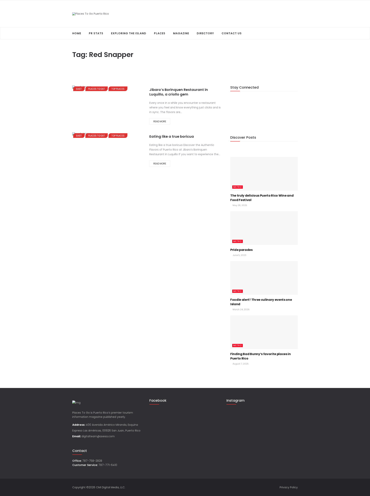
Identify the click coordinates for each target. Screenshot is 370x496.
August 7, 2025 (240, 363)
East (79, 88)
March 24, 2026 (241, 309)
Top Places (117, 88)
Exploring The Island (128, 33)
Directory (205, 33)
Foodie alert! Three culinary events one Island (261, 301)
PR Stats (96, 33)
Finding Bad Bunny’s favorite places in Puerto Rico (260, 356)
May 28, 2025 (239, 205)
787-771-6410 (107, 465)
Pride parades (241, 250)
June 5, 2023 (239, 255)
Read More (159, 121)
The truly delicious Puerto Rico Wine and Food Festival (261, 197)
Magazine (181, 33)
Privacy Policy (289, 487)
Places (159, 33)
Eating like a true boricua (171, 136)
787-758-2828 (92, 461)
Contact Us (232, 33)
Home (76, 33)
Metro (237, 187)
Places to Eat (96, 88)
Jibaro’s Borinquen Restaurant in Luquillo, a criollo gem (178, 92)
